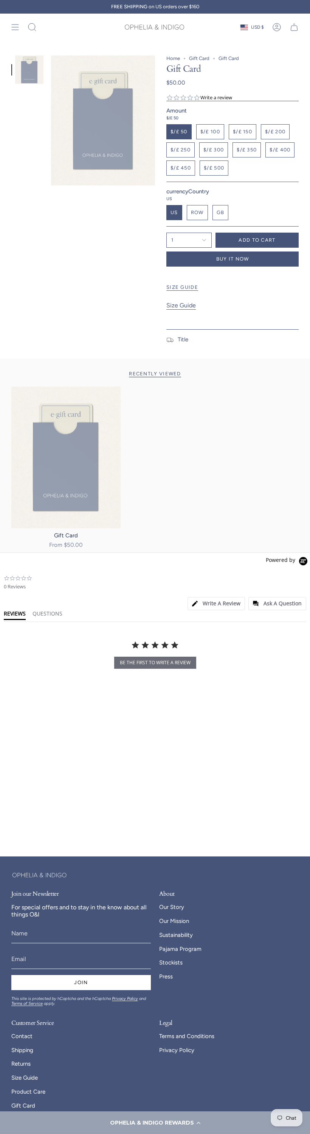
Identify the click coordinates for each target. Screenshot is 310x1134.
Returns (21, 1063)
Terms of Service (27, 1003)
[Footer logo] (39, 875)
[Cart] (294, 27)
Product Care (28, 1091)
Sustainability (176, 935)
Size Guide (181, 305)
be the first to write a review (155, 662)
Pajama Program (180, 949)
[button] (155, 1122)
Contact (22, 1036)
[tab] (216, 603)
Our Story (171, 907)
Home (173, 58)
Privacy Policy (125, 998)
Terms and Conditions (186, 1036)
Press (166, 976)
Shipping (22, 1050)
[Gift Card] (66, 457)
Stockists (171, 962)
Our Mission (174, 921)
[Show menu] (15, 27)
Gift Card (199, 58)
